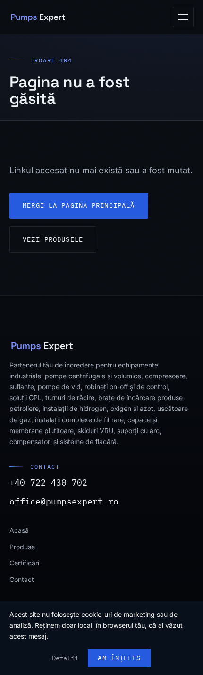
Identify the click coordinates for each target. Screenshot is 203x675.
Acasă (19, 530)
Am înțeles (119, 658)
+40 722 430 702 (48, 482)
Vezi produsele (53, 239)
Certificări (24, 563)
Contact (21, 579)
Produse (22, 547)
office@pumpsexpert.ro (63, 501)
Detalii (65, 658)
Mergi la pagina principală (79, 205)
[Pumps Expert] (38, 17)
